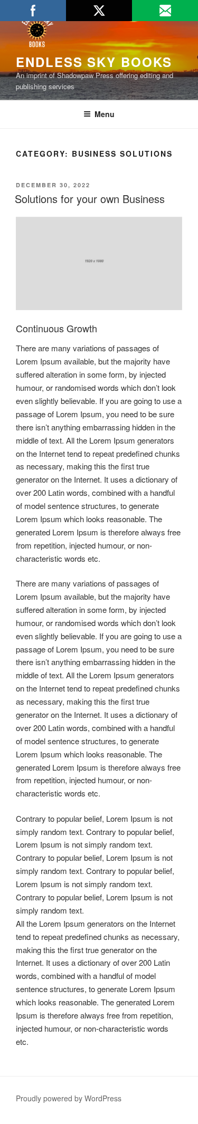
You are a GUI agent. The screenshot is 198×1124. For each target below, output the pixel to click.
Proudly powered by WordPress (68, 1098)
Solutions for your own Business (90, 198)
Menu (105, 114)
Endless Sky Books (94, 62)
